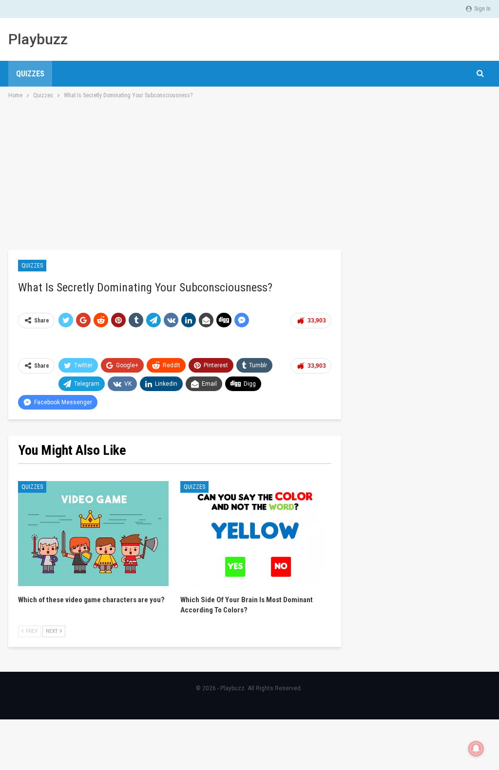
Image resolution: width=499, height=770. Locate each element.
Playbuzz (38, 39)
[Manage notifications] (476, 748)
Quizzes (30, 73)
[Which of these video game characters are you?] (93, 534)
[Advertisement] (249, 174)
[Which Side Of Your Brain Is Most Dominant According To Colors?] (255, 534)
